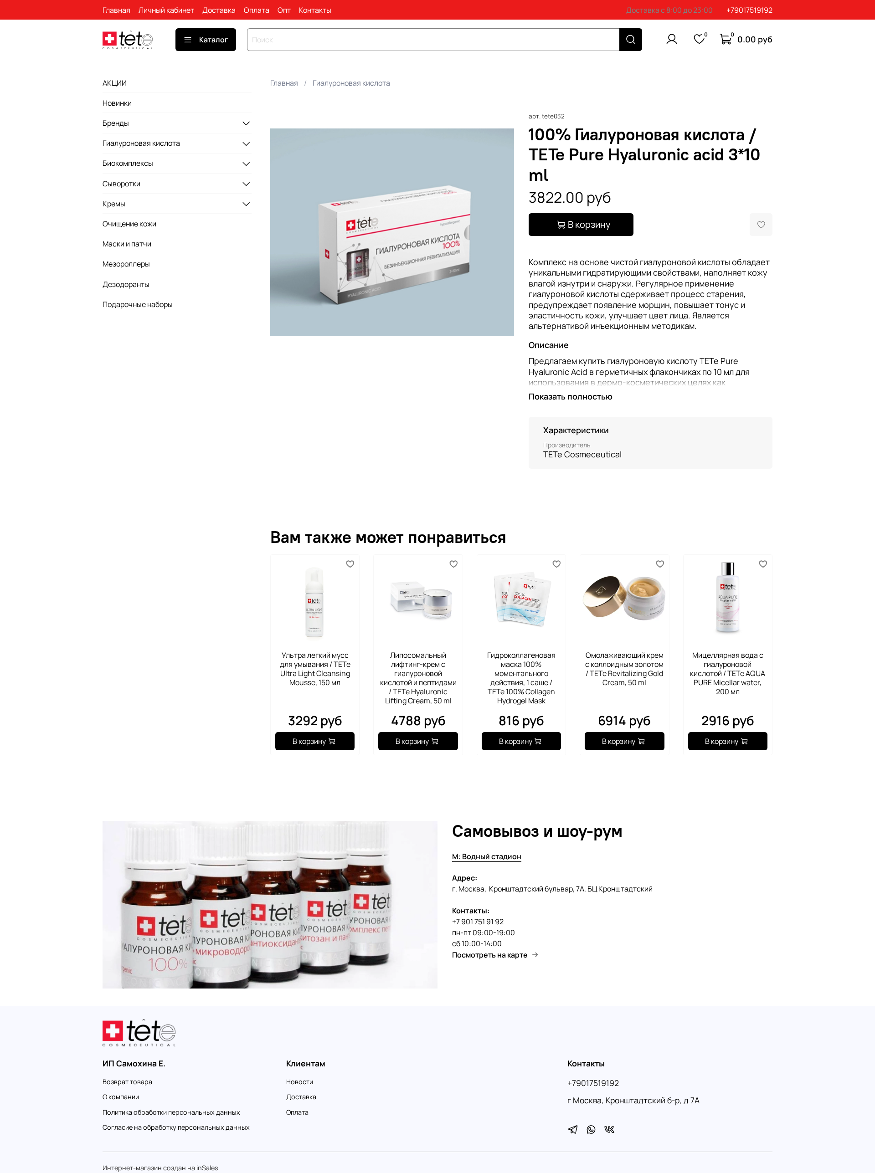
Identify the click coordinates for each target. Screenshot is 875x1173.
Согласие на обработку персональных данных (176, 1127)
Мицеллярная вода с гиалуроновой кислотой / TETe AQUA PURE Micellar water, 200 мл (727, 674)
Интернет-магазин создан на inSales (160, 1167)
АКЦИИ (115, 83)
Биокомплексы (128, 164)
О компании (121, 1096)
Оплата (256, 10)
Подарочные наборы (138, 304)
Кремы (114, 204)
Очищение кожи (129, 224)
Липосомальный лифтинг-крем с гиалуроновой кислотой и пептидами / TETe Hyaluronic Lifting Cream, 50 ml (418, 678)
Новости (299, 1081)
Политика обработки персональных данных (171, 1112)
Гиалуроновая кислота (351, 83)
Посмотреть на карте (490, 955)
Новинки (117, 103)
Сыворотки (121, 184)
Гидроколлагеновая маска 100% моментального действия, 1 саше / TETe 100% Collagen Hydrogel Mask (521, 678)
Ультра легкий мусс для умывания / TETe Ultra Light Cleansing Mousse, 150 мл (314, 669)
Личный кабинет (166, 10)
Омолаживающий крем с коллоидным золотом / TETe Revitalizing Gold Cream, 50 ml (624, 669)
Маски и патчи (127, 244)
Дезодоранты (126, 284)
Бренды (116, 123)
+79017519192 (749, 10)
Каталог (213, 40)
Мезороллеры (126, 264)
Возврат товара (127, 1081)
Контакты (315, 10)
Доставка (219, 10)
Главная (116, 10)
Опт (284, 10)
